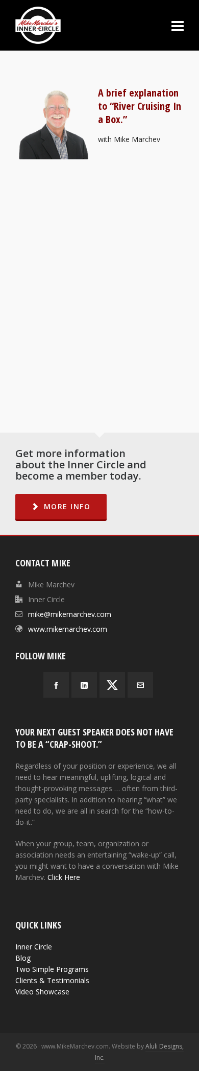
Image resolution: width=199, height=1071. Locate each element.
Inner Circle (33, 946)
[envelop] (140, 685)
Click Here (63, 877)
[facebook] (56, 685)
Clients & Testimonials (52, 980)
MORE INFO (67, 506)
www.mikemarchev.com (67, 629)
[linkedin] (84, 685)
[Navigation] (177, 25)
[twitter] (112, 685)
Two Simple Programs (52, 969)
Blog (23, 958)
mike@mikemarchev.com (69, 614)
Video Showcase (42, 991)
